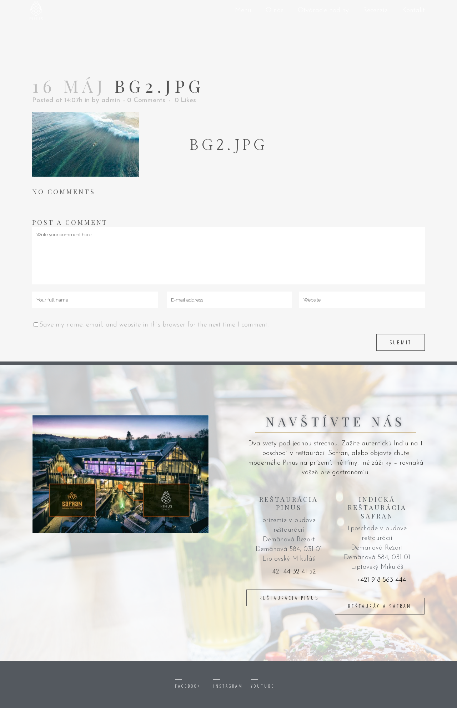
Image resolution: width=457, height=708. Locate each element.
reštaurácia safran (380, 606)
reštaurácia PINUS (289, 598)
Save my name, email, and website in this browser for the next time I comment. (153, 325)
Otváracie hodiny (323, 10)
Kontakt (413, 10)
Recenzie (375, 10)
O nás (274, 10)
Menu (243, 10)
